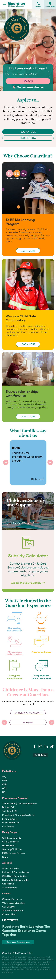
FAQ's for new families (13, 853)
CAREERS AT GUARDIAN (28, 712)
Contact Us (8, 883)
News (5, 856)
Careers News (9, 914)
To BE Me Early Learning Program (19, 803)
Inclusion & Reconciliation (15, 872)
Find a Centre (50, 4)
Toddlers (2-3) (9, 811)
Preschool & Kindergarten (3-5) (18, 814)
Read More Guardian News (18, 942)
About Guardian (10, 868)
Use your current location (28, 87)
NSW (4, 780)
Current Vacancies (12, 899)
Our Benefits (8, 906)
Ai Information (9, 887)
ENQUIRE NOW (28, 138)
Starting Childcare (12, 849)
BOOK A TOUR (28, 131)
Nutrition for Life (10, 822)
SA (3, 792)
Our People (8, 826)
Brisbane (28, 722)
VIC (4, 776)
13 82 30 (38, 4)
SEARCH (28, 81)
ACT (4, 788)
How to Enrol (8, 845)
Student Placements (12, 910)
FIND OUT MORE (20, 522)
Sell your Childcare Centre (15, 879)
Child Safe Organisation (14, 876)
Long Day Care (10, 818)
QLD (4, 784)
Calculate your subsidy (26, 582)
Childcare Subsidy (11, 837)
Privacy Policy (25, 953)
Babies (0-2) (8, 807)
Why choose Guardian (13, 902)
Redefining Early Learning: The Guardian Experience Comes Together (26, 930)
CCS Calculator (10, 841)
